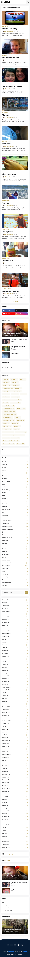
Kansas (17, 417)
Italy (5, 402)
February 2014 (15, 740)
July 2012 (15, 794)
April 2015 (15, 701)
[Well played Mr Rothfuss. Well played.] (6, 348)
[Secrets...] (15, 192)
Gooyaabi (24, 951)
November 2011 (15, 816)
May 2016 (15, 667)
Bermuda (15, 382)
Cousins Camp (8, 388)
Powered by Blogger (9, 854)
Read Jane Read (8, 432)
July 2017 (15, 639)
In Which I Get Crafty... (10, 29)
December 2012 (15, 780)
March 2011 (15, 839)
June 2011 (15, 830)
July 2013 (15, 760)
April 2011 (15, 836)
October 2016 (15, 659)
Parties (16, 429)
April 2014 (15, 735)
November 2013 (15, 749)
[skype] (22, 945)
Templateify (11, 951)
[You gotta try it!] (15, 249)
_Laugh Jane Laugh (7, 910)
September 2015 (15, 687)
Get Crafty (15, 394)
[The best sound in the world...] (15, 75)
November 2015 (15, 681)
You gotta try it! (7, 261)
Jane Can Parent (8, 405)
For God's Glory (15, 391)
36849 (5, 379)
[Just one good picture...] (15, 280)
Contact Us (20, 954)
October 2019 (15, 608)
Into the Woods (16, 399)
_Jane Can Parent (6, 907)
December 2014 (15, 712)
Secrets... (5, 203)
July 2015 (15, 692)
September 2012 (15, 788)
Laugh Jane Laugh (8, 420)
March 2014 (15, 737)
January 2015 (15, 709)
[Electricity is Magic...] (15, 163)
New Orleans (7, 426)
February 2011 (15, 841)
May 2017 (15, 645)
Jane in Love (21, 408)
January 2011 (15, 844)
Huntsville (15, 397)
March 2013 (15, 771)
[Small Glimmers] (6, 355)
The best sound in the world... (13, 86)
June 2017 (15, 642)
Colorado (15, 385)
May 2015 (15, 698)
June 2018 (15, 625)
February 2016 (15, 673)
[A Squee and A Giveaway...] (6, 890)
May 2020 (15, 602)
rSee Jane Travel (21, 432)
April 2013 (15, 768)
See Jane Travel (8, 435)
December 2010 (15, 847)
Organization (7, 429)
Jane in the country (9, 411)
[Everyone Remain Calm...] (15, 46)
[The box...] (15, 104)
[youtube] (15, 945)
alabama (14, 379)
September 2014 (15, 720)
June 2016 (15, 664)
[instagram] (18, 945)
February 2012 (15, 808)
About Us (13, 954)
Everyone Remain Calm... (11, 57)
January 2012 (15, 810)
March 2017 (15, 650)
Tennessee (15, 437)
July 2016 (15, 661)
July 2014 (15, 726)
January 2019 (15, 616)
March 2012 (15, 805)
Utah (16, 440)
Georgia (6, 394)
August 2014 (15, 723)
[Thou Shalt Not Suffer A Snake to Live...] (6, 341)
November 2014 (15, 715)
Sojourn (6, 437)
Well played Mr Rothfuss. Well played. (18, 347)
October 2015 (15, 684)
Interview (6, 399)
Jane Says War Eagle (9, 414)
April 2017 (15, 647)
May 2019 (15, 614)
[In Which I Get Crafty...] (15, 18)
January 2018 (15, 630)
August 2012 (15, 791)
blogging (6, 385)
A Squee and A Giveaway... (17, 889)
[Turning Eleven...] (15, 221)
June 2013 (15, 763)
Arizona (22, 379)
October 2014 (15, 718)
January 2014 (15, 743)
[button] (2, 2)
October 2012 (15, 785)
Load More (15, 301)
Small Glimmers (15, 353)
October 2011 (15, 819)
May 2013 (15, 765)
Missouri (6, 423)
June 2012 (15, 796)
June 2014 (15, 729)
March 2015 (15, 704)
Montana (15, 423)
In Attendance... (8, 144)
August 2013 (15, 757)
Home (3, 902)
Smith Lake (20, 435)
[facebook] (8, 945)
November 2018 (15, 622)
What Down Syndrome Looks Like (15, 333)
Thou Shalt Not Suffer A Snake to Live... (19, 340)
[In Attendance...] (15, 133)
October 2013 (15, 751)
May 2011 (15, 833)
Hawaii (23, 394)
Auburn (6, 382)
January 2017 (15, 656)
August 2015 (15, 690)
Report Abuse (7, 860)
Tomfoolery (7, 440)
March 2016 (15, 670)
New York (17, 426)
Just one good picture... (10, 291)
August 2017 (15, 636)
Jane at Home (15, 402)
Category (4, 905)
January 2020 (15, 605)
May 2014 (15, 732)
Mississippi (20, 420)
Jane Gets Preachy (8, 408)
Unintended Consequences (12, 929)
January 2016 (15, 675)
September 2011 (15, 822)
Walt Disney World (8, 443)
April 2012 (15, 802)
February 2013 (15, 774)
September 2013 (15, 754)
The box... (6, 115)
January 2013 (15, 777)
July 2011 (15, 827)
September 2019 (15, 611)
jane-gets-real (7, 417)
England (18, 388)
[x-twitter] (11, 945)
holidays (6, 397)
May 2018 (15, 628)
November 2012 (15, 782)
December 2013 (15, 746)
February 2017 (15, 653)
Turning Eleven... (8, 232)
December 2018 (15, 619)
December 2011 (15, 813)
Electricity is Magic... (10, 174)
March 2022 (15, 600)
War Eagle (20, 443)
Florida (6, 391)
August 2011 (15, 825)
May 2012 (15, 799)
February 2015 (15, 706)
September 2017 (15, 633)
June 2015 (15, 695)
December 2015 (15, 678)
